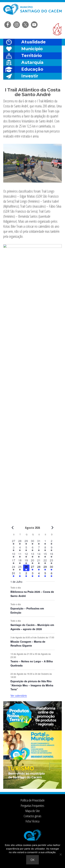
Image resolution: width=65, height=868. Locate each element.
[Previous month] (12, 527)
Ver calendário (18, 695)
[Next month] (52, 527)
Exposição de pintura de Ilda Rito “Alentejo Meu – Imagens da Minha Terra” (31, 685)
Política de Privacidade (33, 800)
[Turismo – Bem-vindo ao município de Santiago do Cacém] (32, 788)
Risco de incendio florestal (57, 29)
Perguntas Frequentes (32, 805)
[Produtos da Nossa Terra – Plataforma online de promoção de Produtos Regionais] (32, 729)
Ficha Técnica (32, 821)
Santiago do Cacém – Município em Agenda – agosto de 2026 (32, 627)
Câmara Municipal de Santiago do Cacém (32, 12)
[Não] (60, 854)
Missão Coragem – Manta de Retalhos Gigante (27, 643)
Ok (32, 860)
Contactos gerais (32, 816)
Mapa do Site (32, 811)
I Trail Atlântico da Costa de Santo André (32, 92)
